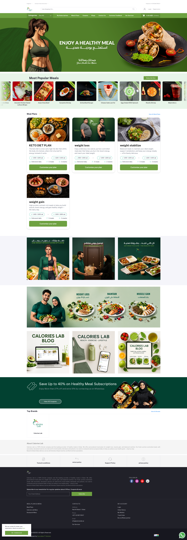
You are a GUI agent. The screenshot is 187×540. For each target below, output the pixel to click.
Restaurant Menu (32, 512)
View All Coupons (50, 401)
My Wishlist (121, 512)
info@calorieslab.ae (78, 521)
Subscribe (82, 494)
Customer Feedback (115, 15)
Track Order (121, 515)
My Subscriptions (62, 15)
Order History (122, 510)
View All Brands (155, 411)
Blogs (93, 15)
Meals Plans (75, 15)
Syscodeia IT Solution (44, 536)
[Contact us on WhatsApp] (182, 535)
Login (149, 9)
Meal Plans (30, 507)
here (23, 528)
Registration (156, 9)
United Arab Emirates (41, 3)
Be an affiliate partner (124, 518)
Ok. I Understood (16, 533)
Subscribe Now (150, 78)
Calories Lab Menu (32, 510)
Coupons (85, 15)
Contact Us (102, 15)
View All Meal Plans (154, 114)
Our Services (129, 15)
